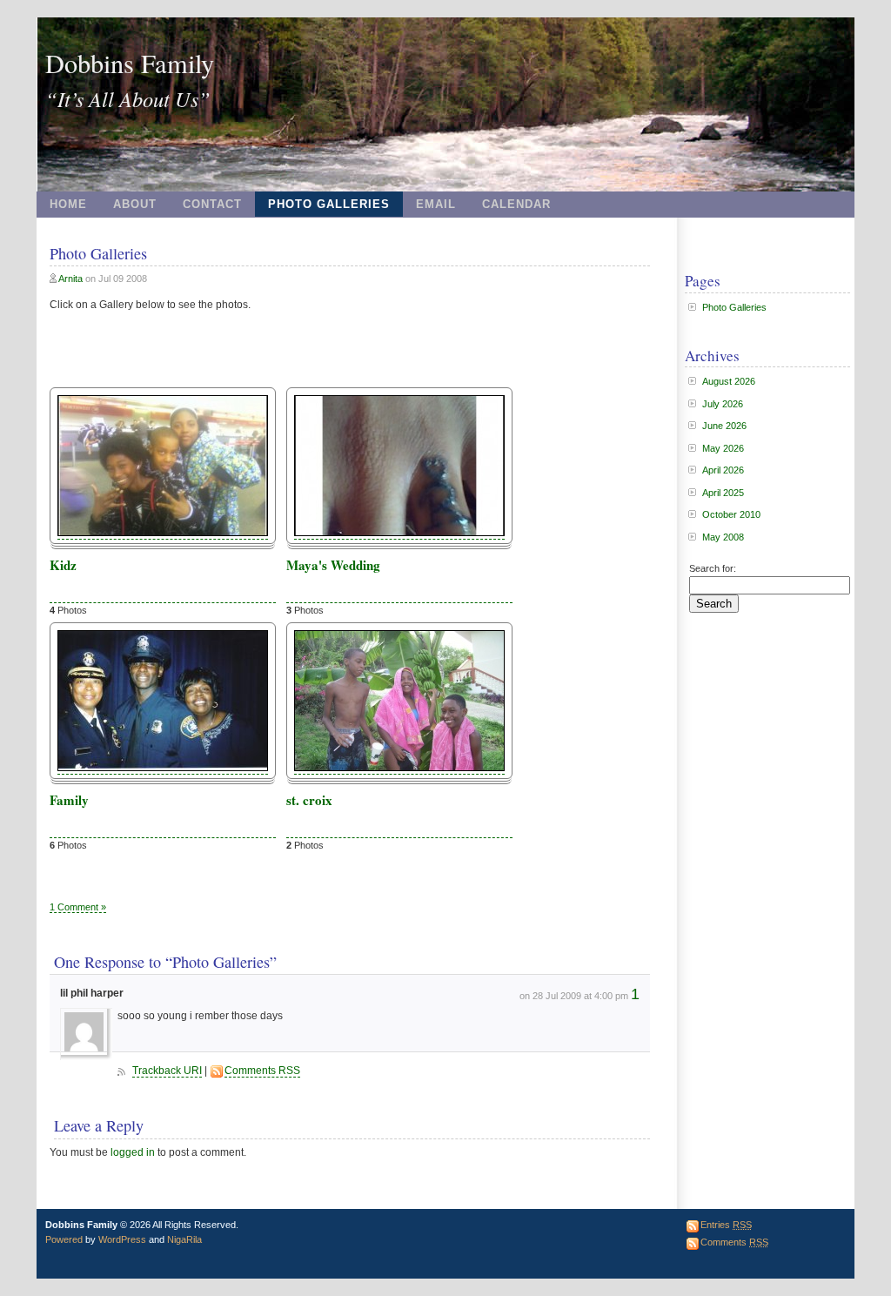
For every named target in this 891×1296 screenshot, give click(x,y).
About (135, 204)
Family (69, 799)
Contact (212, 204)
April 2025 (723, 492)
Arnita (70, 278)
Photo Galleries (329, 204)
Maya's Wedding (333, 564)
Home (68, 204)
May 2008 (723, 537)
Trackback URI (167, 1070)
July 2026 (722, 404)
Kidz (63, 564)
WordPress (122, 1239)
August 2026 (728, 381)
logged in (133, 1152)
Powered (64, 1239)
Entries (726, 1224)
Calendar (516, 204)
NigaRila (184, 1239)
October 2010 (731, 514)
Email (436, 204)
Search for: (712, 568)
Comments (734, 1242)
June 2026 (724, 425)
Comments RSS (262, 1070)
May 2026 (723, 448)
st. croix (309, 799)
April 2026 (723, 470)
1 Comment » (78, 907)
